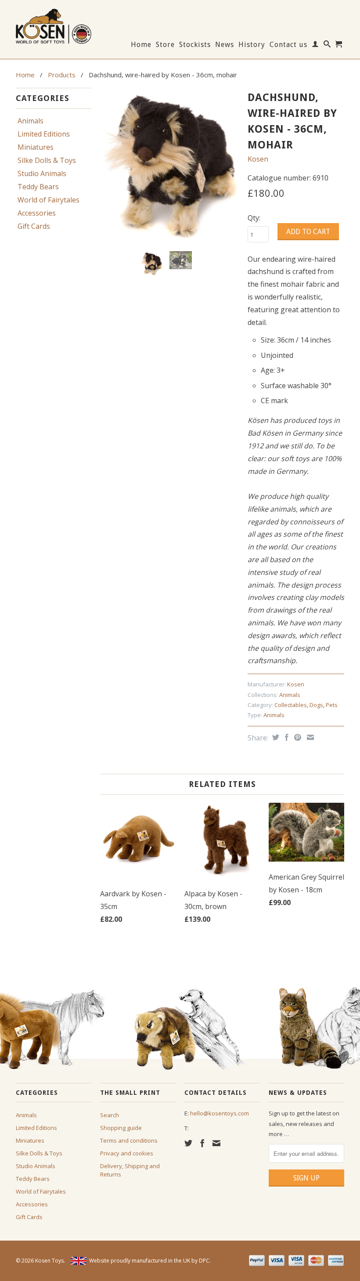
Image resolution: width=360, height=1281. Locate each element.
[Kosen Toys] (53, 25)
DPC (204, 1260)
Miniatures (36, 147)
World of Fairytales (48, 200)
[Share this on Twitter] (274, 737)
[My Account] (315, 45)
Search (109, 1115)
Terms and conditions (129, 1140)
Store (165, 45)
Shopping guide (121, 1128)
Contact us (288, 45)
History (251, 45)
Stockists (195, 45)
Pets (332, 705)
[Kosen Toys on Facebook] (202, 1143)
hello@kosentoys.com (219, 1113)
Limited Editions (44, 134)
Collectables (290, 705)
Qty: (254, 218)
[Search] (327, 45)
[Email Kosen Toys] (216, 1143)
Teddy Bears (38, 187)
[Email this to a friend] (309, 737)
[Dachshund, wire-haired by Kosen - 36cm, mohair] (169, 166)
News (224, 45)
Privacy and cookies (126, 1153)
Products (62, 74)
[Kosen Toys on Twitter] (188, 1143)
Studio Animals (42, 173)
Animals (30, 121)
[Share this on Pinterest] (296, 737)
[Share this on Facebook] (285, 737)
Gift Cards (34, 226)
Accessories (37, 213)
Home (141, 45)
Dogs (316, 705)
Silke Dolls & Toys (47, 160)
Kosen (258, 159)
